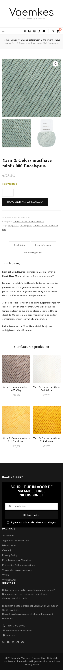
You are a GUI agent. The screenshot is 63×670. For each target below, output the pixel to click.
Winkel (5, 575)
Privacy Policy (10, 555)
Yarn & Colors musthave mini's (28, 221)
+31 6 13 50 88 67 (15, 625)
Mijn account (9, 545)
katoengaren (26, 225)
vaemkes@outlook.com (19, 630)
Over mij (6, 550)
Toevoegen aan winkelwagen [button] (16, 369)
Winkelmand (9, 579)
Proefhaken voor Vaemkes (16, 560)
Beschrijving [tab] (19, 245)
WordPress (54, 661)
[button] (55, 64)
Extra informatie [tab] (43, 245)
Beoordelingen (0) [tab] (33, 252)
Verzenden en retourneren (17, 570)
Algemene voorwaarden (15, 540)
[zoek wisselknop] (53, 31)
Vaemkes (31, 12)
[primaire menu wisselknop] (3, 31)
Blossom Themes (16, 661)
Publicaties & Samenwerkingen (19, 565)
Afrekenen (8, 535)
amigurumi (13, 225)
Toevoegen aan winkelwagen (25, 201)
